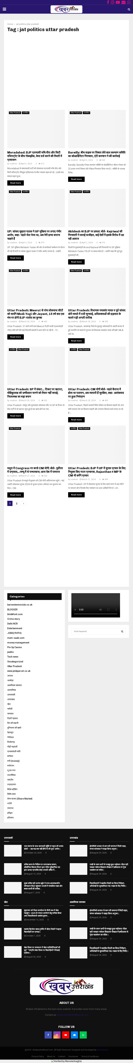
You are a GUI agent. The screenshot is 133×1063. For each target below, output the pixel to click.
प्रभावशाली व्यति (13, 751)
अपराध (10, 675)
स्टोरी (9, 803)
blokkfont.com (15, 614)
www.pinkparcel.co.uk (18, 671)
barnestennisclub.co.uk (19, 604)
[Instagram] (56, 1035)
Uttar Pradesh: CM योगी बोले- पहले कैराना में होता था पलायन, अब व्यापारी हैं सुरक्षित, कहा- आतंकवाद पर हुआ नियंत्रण (96, 393)
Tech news (12, 656)
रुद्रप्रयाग (11, 784)
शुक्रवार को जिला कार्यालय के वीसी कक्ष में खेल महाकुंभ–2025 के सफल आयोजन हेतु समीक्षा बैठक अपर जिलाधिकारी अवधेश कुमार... (42, 913)
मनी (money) (13, 761)
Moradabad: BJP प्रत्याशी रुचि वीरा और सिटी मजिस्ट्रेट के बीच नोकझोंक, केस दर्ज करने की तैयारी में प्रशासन (34, 156)
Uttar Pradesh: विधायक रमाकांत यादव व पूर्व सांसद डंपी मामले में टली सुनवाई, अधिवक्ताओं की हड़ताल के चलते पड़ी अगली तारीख (96, 314)
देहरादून (10, 732)
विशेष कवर (11, 794)
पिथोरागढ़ (11, 742)
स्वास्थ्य (10, 808)
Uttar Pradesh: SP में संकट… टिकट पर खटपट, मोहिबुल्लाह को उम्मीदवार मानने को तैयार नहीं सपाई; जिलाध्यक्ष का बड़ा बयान (35, 393)
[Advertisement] (66, 71)
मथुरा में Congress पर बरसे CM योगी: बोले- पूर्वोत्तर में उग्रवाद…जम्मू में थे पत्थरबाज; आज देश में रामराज (35, 470)
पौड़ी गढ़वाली (12, 746)
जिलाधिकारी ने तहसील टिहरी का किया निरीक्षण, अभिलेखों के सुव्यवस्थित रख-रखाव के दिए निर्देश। (108, 884)
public (10, 652)
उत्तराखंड (11, 699)
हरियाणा (10, 817)
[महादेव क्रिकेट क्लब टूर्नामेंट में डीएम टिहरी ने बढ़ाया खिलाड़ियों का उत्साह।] (13, 934)
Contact (61, 1056)
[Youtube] (65, 1035)
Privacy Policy (38, 1056)
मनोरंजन (10, 765)
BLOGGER (12, 609)
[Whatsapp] (83, 1035)
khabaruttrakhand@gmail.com (72, 1015)
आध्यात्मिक (11, 690)
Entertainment (14, 628)
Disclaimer (73, 1056)
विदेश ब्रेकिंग (12, 789)
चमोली (9, 708)
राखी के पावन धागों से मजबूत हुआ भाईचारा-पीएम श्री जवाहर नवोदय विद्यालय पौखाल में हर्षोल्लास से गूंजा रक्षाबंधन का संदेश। (109, 867)
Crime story (13, 619)
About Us (51, 1056)
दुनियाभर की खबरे (14, 727)
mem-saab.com (15, 638)
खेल (9, 704)
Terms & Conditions (90, 1056)
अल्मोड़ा (10, 680)
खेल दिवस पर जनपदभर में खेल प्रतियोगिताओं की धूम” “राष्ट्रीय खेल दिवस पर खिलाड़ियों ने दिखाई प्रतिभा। (42, 950)
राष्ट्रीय (10, 779)
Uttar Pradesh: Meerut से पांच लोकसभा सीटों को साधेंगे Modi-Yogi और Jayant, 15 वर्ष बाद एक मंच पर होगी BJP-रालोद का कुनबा (35, 314)
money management (18, 642)
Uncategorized (15, 661)
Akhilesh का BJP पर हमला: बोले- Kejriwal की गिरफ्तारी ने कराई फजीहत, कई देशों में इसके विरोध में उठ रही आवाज (96, 235)
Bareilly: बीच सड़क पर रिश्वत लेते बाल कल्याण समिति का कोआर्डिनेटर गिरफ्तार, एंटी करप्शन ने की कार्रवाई (96, 154)
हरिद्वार (9, 813)
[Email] (74, 1035)
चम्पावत (10, 713)
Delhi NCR (12, 623)
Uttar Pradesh (15, 113)
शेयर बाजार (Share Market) (19, 798)
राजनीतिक (26, 113)
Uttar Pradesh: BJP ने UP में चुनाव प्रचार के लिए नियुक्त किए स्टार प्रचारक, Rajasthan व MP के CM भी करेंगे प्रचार (97, 471)
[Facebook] (48, 1035)
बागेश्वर (10, 756)
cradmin (13, 164)
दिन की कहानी (12, 723)
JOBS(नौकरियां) (14, 633)
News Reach (102, 1050)
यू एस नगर (11, 770)
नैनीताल (10, 737)
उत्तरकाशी (11, 694)
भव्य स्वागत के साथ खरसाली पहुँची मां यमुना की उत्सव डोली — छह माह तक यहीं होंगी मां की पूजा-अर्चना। (43, 847)
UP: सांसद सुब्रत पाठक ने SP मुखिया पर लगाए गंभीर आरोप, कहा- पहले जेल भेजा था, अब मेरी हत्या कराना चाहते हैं (34, 235)
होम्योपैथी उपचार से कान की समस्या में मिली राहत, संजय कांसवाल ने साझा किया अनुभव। (108, 847)
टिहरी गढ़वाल (12, 718)
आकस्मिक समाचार (14, 685)
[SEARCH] (122, 631)
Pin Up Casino (14, 647)
